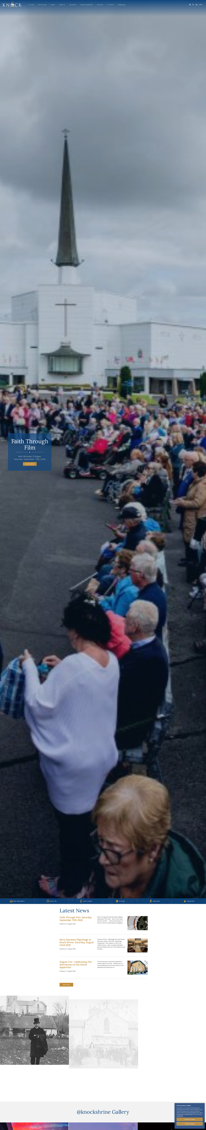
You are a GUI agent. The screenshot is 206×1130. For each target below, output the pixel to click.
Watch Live (53, 901)
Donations (156, 901)
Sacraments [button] (72, 5)
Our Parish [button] (110, 5)
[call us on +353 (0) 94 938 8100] (193, 4)
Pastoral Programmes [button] (86, 5)
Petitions (122, 901)
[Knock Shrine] (12, 4)
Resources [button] (100, 5)
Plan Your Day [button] (42, 5)
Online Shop (190, 901)
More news (66, 985)
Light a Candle (87, 901)
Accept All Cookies (189, 1119)
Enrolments (19, 901)
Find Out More (29, 464)
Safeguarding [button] (121, 5)
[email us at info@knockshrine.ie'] (196, 4)
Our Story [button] (31, 5)
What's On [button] (62, 5)
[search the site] (190, 4)
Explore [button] (53, 5)
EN (200, 5)
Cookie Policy (180, 1116)
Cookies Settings (189, 1123)
